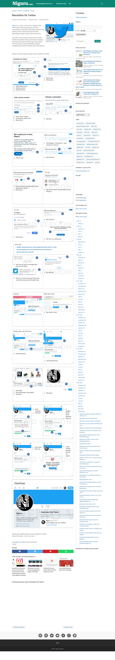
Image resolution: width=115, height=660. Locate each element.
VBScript (90, 162)
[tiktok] (63, 635)
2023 (79, 255)
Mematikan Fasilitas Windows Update (89, 455)
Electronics (90, 123)
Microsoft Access (83, 126)
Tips (79, 129)
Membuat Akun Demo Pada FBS (25, 252)
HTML (94, 132)
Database (80, 159)
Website (87, 129)
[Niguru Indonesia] (22, 3)
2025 (79, 226)
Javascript (81, 144)
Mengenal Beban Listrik (85, 479)
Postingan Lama (68, 627)
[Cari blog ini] (102, 4)
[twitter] (35, 551)
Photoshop (89, 156)
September (81, 242)
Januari (81, 252)
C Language (81, 141)
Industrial (97, 129)
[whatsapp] (66, 551)
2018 (79, 382)
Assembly (80, 153)
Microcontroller (89, 150)
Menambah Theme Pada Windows (88, 418)
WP (70, 3)
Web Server (80, 162)
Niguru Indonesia (59, 648)
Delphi (79, 156)
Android (80, 138)
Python (96, 135)
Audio (79, 132)
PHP (86, 132)
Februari (81, 262)
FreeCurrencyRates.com (83, 171)
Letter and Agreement (93, 159)
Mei (80, 234)
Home (57, 643)
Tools (97, 162)
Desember (81, 257)
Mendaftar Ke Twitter (85, 443)
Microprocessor (92, 144)
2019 (79, 349)
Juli (80, 244)
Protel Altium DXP (93, 141)
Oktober (81, 268)
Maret (80, 223)
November (82, 286)
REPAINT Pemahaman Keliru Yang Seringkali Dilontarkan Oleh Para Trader (37, 247)
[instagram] (69, 635)
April (80, 304)
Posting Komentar (44, 19)
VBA (79, 135)
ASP (79, 150)
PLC (88, 147)
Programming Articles (44, 3)
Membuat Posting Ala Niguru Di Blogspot (90, 421)
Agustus (81, 229)
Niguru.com (15, 25)
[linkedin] (75, 635)
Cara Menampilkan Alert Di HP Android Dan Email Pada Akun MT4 (34, 249)
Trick (94, 126)
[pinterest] (50, 551)
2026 (79, 221)
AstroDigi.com (61, 3)
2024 (79, 239)
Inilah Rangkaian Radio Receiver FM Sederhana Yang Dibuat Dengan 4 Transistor (93, 71)
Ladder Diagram (91, 153)
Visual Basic (90, 138)
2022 (79, 265)
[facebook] (19, 551)
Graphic (80, 147)
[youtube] (57, 635)
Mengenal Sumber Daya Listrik (87, 504)
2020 (79, 315)
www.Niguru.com (17, 542)
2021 (79, 281)
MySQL (95, 147)
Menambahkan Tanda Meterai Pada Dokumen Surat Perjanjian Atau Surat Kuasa (92, 52)
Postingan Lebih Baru (18, 627)
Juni (80, 231)
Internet (87, 135)
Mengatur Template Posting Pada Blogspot (90, 428)
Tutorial (80, 123)
